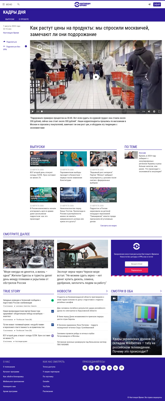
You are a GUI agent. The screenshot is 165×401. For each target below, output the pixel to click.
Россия (142, 153)
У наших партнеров (51, 371)
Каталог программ (11, 371)
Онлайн (46, 381)
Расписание (48, 391)
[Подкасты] (121, 367)
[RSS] (115, 367)
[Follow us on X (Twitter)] (91, 367)
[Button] (10, 42)
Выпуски (9, 19)
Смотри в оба (122, 291)
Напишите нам (9, 386)
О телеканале (9, 367)
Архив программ (10, 391)
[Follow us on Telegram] (109, 367)
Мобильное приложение (13, 381)
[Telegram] (149, 4)
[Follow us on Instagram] (103, 367)
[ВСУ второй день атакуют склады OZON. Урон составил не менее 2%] (43, 158)
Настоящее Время (11, 32)
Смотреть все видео (108, 225)
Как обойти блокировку (13, 376)
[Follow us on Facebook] (84, 367)
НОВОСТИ (64, 291)
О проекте (24, 19)
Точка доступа (49, 367)
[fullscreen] (159, 111)
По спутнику (48, 376)
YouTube (46, 386)
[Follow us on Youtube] (97, 367)
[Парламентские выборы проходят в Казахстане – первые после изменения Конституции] (73, 158)
